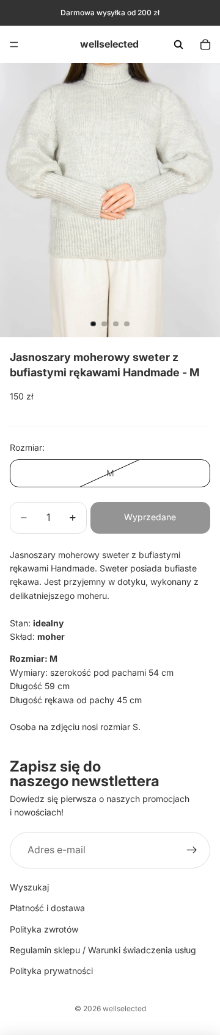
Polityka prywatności (51, 970)
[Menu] (14, 44)
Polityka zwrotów (44, 928)
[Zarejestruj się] (192, 850)
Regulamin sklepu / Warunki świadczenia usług (103, 950)
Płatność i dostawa (47, 908)
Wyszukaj (29, 887)
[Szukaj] (178, 44)
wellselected (124, 1008)
